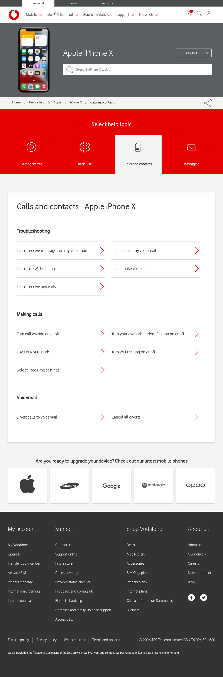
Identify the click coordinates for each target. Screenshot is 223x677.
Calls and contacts (102, 102)
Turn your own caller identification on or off (148, 333)
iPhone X (76, 102)
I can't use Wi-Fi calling (36, 268)
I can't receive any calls (36, 286)
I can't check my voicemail (134, 250)
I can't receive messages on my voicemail (52, 250)
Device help (37, 102)
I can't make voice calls (131, 268)
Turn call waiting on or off (38, 333)
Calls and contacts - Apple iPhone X (76, 206)
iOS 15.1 (191, 53)
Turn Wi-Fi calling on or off (133, 351)
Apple (58, 102)
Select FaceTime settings (38, 370)
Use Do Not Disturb (33, 351)
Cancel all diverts (126, 417)
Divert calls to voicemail (37, 417)
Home (16, 102)
